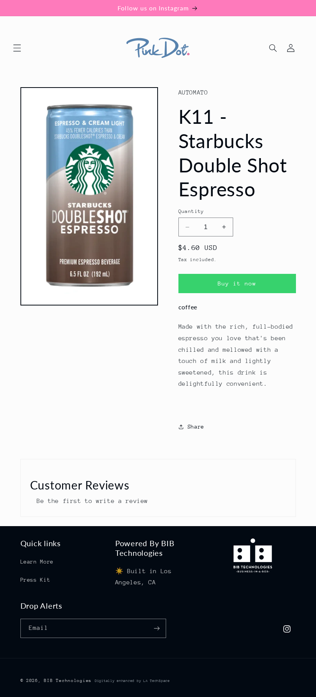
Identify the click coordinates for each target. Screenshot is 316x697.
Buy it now (237, 283)
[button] (17, 48)
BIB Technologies (68, 680)
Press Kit (35, 580)
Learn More (37, 562)
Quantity (191, 211)
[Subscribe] (156, 628)
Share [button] (196, 427)
